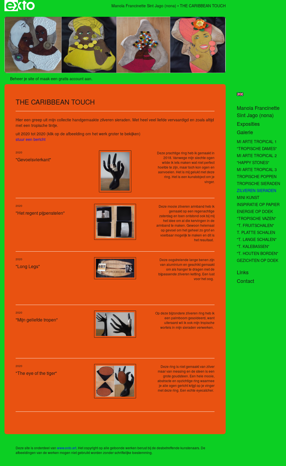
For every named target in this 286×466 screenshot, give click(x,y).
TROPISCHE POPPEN (257, 176)
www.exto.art (66, 447)
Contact (245, 280)
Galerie (245, 132)
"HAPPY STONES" (253, 162)
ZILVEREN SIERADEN (256, 190)
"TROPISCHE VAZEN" (256, 218)
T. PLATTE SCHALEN (256, 232)
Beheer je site (22, 78)
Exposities (248, 123)
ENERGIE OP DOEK (255, 211)
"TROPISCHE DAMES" (257, 148)
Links (243, 272)
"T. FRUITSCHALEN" (255, 225)
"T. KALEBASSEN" (253, 246)
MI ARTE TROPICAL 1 (257, 141)
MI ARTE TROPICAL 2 (257, 155)
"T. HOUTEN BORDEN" (257, 253)
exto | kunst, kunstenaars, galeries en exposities (20, 5)
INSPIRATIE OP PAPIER (258, 204)
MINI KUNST (248, 197)
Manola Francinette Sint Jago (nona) (143, 5)
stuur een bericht (31, 139)
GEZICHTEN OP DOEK (257, 260)
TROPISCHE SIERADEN (258, 183)
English (240, 94)
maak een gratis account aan (65, 78)
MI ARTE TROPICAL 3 (257, 169)
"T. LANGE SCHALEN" (257, 239)
